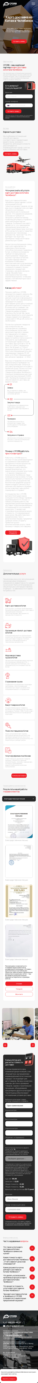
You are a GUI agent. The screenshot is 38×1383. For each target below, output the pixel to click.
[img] (10, 4)
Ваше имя (8, 92)
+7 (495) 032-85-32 (13, 1322)
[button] (33, 4)
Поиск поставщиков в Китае (16, 731)
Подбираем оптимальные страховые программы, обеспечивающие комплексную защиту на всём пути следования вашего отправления (18, 687)
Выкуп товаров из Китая (15, 705)
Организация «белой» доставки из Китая (18, 631)
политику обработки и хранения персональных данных (17, 117)
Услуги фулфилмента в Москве (18, 756)
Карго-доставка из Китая (15, 605)
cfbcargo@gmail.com (15, 1326)
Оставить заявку (13, 111)
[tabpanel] (19, 902)
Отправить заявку (16, 1217)
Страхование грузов (13, 681)
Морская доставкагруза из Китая (12, 656)
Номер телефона (11, 101)
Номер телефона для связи (15, 1205)
